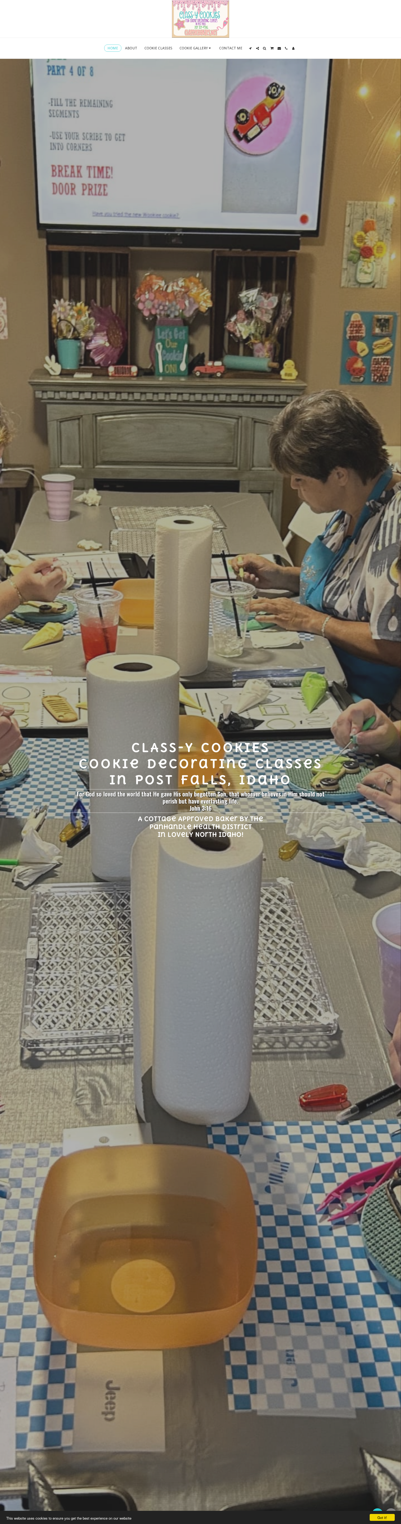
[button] (250, 48)
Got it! (382, 1517)
